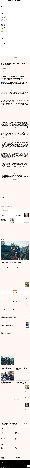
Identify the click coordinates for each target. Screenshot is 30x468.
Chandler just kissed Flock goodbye (6, 333)
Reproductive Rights (4, 381)
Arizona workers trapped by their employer (7, 325)
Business (2, 15)
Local (2, 444)
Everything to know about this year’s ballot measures (4, 214)
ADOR (20, 153)
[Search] (5, 4)
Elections (2, 20)
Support (2, 462)
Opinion (5, 43)
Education (5, 19)
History (2, 447)
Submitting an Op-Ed (5, 51)
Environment (6, 20)
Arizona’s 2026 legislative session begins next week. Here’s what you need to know (19, 220)
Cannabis (5, 15)
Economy (2, 19)
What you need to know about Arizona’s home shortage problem (19, 214)
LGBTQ (5, 24)
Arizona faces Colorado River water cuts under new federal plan (10, 301)
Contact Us (2, 457)
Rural (5, 27)
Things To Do (17, 448)
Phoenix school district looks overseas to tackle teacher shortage (10, 387)
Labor (2, 24)
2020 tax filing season (6, 82)
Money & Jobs (3, 438)
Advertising (2, 458)
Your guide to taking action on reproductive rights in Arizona (9, 273)
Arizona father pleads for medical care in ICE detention (9, 317)
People (2, 38)
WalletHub (2, 92)
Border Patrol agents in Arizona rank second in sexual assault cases (10, 309)
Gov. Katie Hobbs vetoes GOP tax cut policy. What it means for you (5, 220)
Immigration (2, 308)
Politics (5, 25)
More (2, 452)
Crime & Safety (17, 431)
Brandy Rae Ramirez (3, 68)
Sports (2, 29)
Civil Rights (2, 431)
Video (2, 43)
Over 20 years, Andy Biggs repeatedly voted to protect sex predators (10, 267)
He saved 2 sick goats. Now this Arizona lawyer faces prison (11, 262)
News (1, 61)
